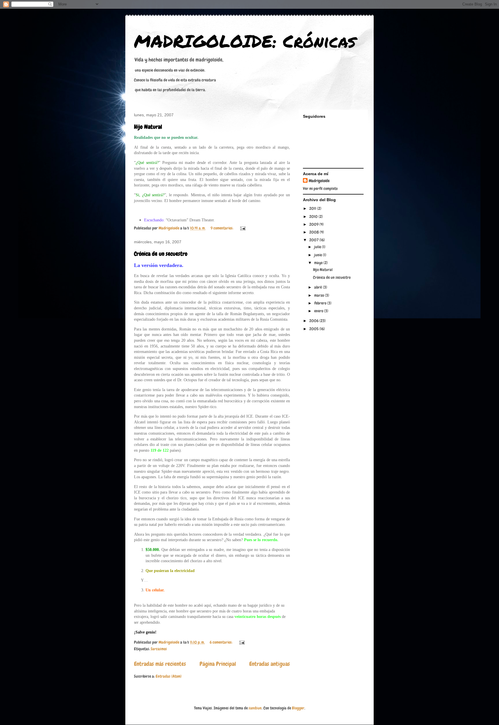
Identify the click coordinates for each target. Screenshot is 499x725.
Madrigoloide (319, 180)
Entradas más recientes (160, 664)
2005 (314, 328)
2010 (314, 216)
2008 (314, 232)
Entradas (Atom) (169, 676)
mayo (318, 262)
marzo (319, 295)
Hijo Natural (148, 126)
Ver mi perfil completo (320, 188)
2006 (314, 320)
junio (318, 254)
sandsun (255, 708)
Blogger (298, 708)
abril (318, 287)
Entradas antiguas (269, 664)
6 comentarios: (221, 642)
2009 (314, 224)
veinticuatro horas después (257, 616)
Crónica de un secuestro (160, 253)
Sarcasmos (159, 648)
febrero (320, 303)
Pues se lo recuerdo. (261, 540)
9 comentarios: (222, 228)
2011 (313, 208)
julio (318, 246)
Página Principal (218, 664)
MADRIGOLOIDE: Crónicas (245, 40)
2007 (314, 239)
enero (319, 310)
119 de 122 (159, 450)
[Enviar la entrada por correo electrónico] (242, 228)
